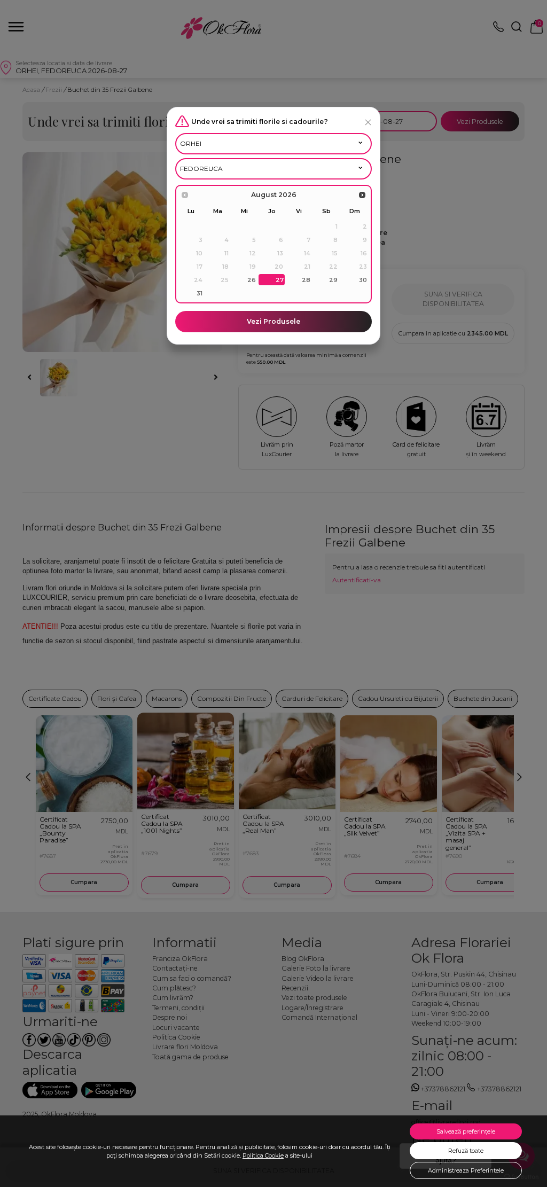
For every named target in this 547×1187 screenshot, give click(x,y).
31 (199, 293)
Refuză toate (465, 1150)
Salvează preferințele (465, 1131)
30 (363, 280)
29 (333, 280)
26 (251, 280)
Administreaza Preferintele (466, 1170)
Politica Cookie (263, 1155)
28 (306, 280)
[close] (368, 122)
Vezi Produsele (273, 321)
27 (280, 280)
